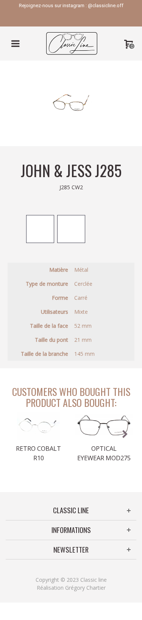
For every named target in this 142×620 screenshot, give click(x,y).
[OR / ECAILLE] (40, 229)
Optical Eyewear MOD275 (104, 453)
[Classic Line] (71, 43)
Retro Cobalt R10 (38, 453)
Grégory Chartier (85, 587)
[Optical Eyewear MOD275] (104, 426)
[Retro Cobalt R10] (38, 426)
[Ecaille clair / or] (71, 229)
